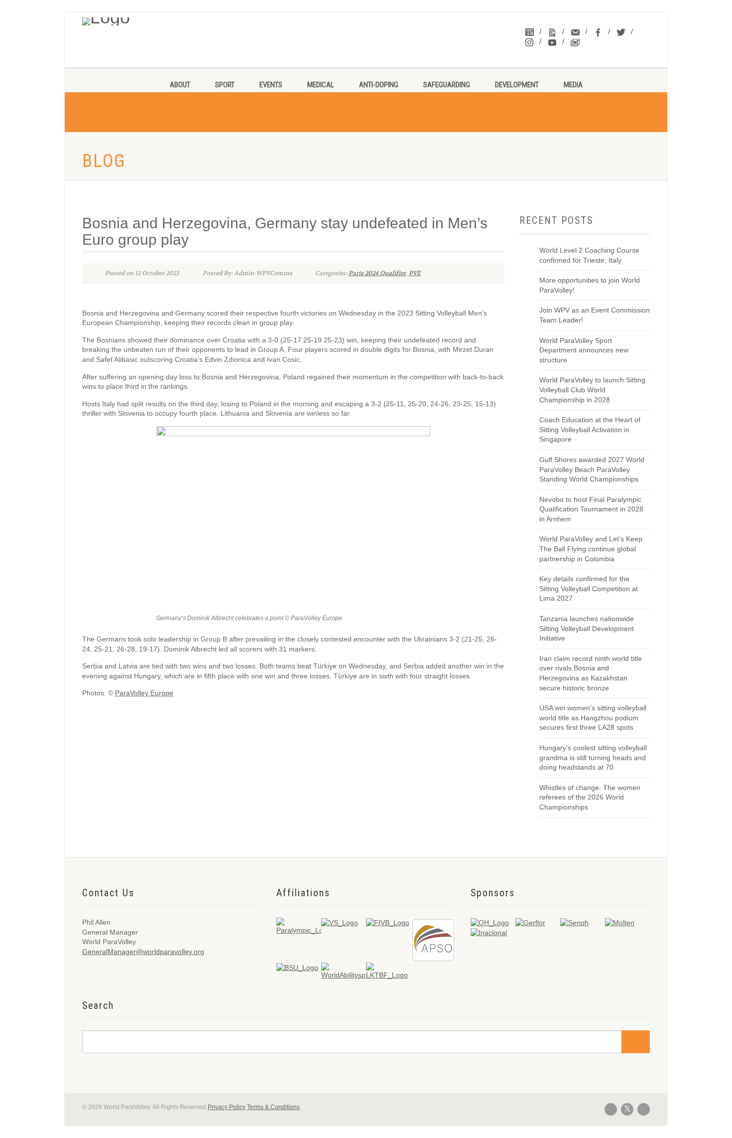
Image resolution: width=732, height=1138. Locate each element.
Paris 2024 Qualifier (377, 273)
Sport (225, 84)
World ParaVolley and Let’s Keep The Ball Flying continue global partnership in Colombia (590, 548)
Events (270, 84)
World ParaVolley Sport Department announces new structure (583, 350)
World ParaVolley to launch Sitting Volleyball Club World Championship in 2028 (592, 389)
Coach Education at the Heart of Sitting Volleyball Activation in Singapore (589, 429)
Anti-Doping (378, 84)
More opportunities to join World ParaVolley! (589, 285)
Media (573, 84)
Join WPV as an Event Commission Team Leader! (594, 315)
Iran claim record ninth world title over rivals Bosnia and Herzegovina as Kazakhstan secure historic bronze (590, 673)
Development (517, 84)
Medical (320, 84)
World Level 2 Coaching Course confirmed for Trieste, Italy (589, 255)
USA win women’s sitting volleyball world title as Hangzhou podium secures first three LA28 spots (592, 717)
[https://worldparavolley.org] (147, 18)
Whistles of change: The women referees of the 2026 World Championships (589, 797)
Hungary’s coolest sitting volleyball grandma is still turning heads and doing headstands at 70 (593, 757)
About (180, 84)
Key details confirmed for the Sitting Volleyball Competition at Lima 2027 (588, 588)
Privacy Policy (226, 1107)
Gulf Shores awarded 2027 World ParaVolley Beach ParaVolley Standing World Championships (591, 469)
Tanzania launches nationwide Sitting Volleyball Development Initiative (586, 628)
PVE (415, 273)
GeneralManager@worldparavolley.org (143, 952)
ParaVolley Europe (144, 693)
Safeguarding (446, 84)
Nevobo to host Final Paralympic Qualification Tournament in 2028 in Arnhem (591, 509)
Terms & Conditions (273, 1107)
